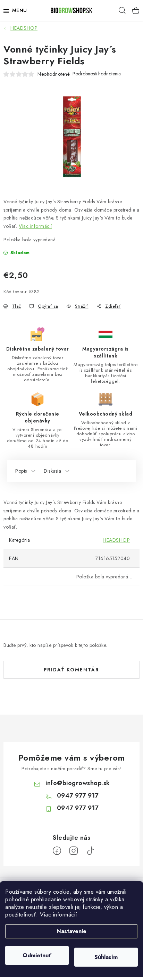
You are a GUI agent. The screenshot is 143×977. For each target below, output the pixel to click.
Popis (21, 470)
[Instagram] (73, 851)
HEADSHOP (116, 540)
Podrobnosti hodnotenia (97, 74)
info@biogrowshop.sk (77, 783)
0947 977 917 (78, 795)
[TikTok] (90, 851)
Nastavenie (71, 931)
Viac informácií (58, 915)
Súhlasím (106, 957)
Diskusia (52, 470)
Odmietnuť (37, 955)
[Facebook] (57, 851)
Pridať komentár (71, 669)
